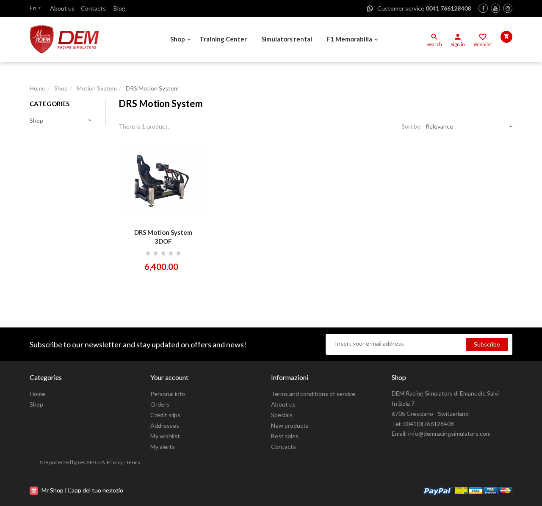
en (36, 7)
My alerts (162, 446)
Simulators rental (286, 39)
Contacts (93, 8)
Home (37, 393)
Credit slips (165, 414)
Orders (159, 404)
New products (290, 425)
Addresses (164, 425)
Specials (282, 414)
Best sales (285, 436)
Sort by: (411, 126)
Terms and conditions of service (313, 393)
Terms (133, 462)
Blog (119, 8)
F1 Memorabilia (349, 39)
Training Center (223, 39)
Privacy (115, 462)
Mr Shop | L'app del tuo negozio (81, 490)
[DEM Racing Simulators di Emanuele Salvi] (76, 39)
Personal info (167, 393)
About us (62, 8)
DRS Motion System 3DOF (163, 236)
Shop (177, 39)
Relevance (439, 126)
